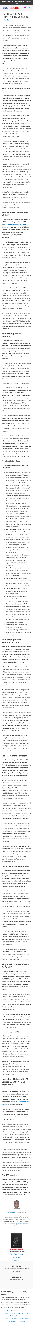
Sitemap (22, 1321)
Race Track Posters (16, 1254)
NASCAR (16, 1260)
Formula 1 (16, 1257)
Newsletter (14, 1311)
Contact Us (25, 1311)
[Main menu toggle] (29, 8)
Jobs (13, 1313)
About (6, 1311)
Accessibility (12, 1321)
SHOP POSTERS (16, 1249)
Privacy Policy (24, 1318)
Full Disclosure (23, 1313)
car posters (19, 1223)
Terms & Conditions (10, 1318)
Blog (6, 1313)
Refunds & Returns (16, 1316)
